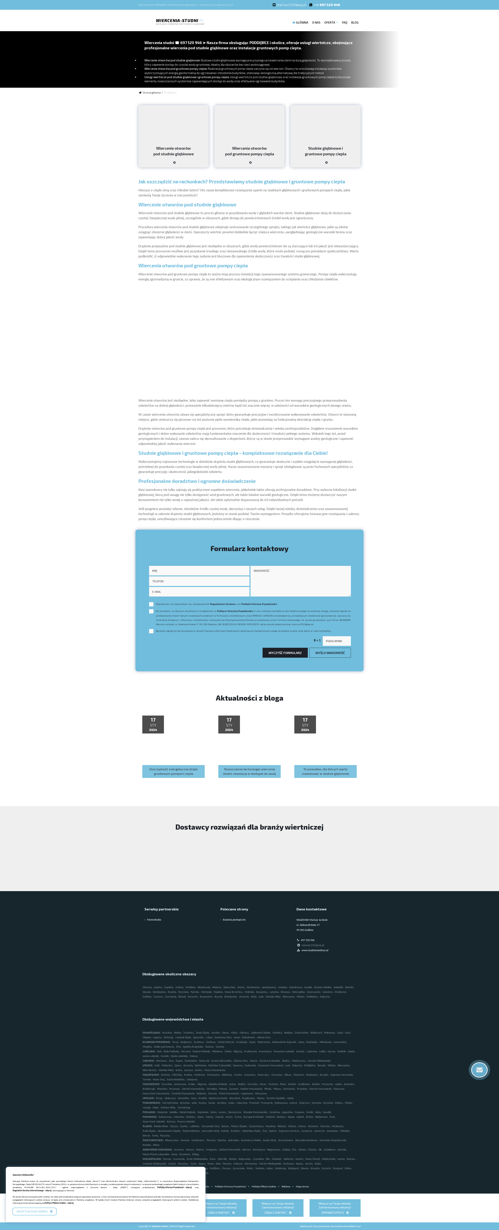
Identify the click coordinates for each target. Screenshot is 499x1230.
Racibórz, (236, 1131)
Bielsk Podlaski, (188, 1112)
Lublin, (322, 1051)
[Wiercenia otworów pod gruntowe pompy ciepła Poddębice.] (249, 164)
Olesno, (261, 1098)
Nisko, (156, 1107)
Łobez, (270, 1168)
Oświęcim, (299, 1075)
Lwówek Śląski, (183, 1037)
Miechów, (177, 1075)
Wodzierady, (204, 987)
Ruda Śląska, (149, 1131)
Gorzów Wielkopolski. (319, 1060)
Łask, (261, 996)
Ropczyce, (304, 1103)
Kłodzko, (288, 1032)
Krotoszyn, (289, 1163)
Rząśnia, (172, 992)
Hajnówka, (203, 1112)
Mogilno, (147, 1046)
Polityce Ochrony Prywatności (235, 611)
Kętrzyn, (246, 1149)
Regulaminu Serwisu (222, 604)
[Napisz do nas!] (479, 1069)
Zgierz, (178, 1065)
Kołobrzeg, (281, 1168)
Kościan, (351, 1159)
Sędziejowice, (269, 987)
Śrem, (213, 1159)
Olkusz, (288, 1075)
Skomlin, (349, 987)
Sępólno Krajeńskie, (193, 1046)
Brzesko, (324, 1075)
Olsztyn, (190, 1149)
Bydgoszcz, (186, 1042)
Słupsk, (291, 1117)
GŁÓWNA (302, 22)
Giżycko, (312, 1149)
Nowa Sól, (204, 1060)
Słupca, (202, 1163)
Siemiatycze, (235, 1112)
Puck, (332, 1117)
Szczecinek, (239, 1168)
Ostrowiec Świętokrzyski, (333, 1140)
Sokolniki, (339, 987)
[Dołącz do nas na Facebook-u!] (347, 5)
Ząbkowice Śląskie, (261, 1032)
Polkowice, (330, 1032)
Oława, (226, 1032)
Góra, (348, 1032)
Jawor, (237, 1037)
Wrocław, (167, 1032)
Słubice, (286, 1060)
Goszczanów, (314, 992)
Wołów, (178, 1032)
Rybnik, (225, 1131)
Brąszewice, (206, 996)
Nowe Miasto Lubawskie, (156, 1154)
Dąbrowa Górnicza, (289, 1131)
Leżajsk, (147, 1107)
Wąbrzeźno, (264, 1042)
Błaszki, (182, 996)
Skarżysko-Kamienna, (306, 1140)
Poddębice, (312, 996)
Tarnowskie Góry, (211, 1126)
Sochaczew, (180, 1084)
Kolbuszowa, (281, 1103)
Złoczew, (147, 987)
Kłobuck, (282, 1126)
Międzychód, (329, 1159)
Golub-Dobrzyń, (226, 1042)
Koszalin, (315, 1168)
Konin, (211, 1163)
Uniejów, (283, 987)
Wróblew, (191, 987)
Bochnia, (166, 1075)
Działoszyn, (341, 992)
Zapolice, (169, 987)
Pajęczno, (297, 1065)
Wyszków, (162, 1089)
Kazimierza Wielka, (251, 1140)
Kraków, (188, 1075)
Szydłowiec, (304, 1084)
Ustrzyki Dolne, (170, 1103)
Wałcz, (250, 1168)
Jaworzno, (319, 1131)
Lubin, (340, 1032)
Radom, (316, 1084)
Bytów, (310, 1117)
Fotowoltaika (154, 919)
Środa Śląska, (203, 1032)
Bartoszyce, (259, 1149)
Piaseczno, (339, 1089)
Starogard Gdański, (253, 1117)
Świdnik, (341, 1051)
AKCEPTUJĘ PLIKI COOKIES (33, 1211)
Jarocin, (309, 1163)
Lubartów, (312, 1051)
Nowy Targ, (159, 1079)
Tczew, (238, 1117)
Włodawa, (217, 1051)
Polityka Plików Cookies (264, 1186)
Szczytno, (179, 1149)
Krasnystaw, (265, 1051)
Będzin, (273, 1131)
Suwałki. (327, 1112)
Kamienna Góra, (223, 1037)
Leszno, (341, 1159)
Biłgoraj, (238, 1051)
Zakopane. (192, 1079)
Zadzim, (179, 987)
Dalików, (147, 996)
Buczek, (218, 996)
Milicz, (234, 1032)
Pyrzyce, (226, 1168)
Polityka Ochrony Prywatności (230, 1186)
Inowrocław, (340, 1042)
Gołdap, (286, 1149)
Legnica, (157, 1037)
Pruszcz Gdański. (186, 1121)
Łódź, (157, 1065)
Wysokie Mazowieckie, (255, 1112)
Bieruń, (147, 1135)
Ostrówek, (206, 992)
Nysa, (194, 1098)
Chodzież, (277, 1159)
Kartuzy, (171, 1121)
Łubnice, (158, 987)
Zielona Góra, (241, 1060)
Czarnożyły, (171, 996)
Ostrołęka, (212, 1089)
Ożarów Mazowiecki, (320, 1089)
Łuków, (351, 1051)
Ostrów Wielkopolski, (270, 1163)
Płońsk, (268, 1089)
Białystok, (162, 1112)
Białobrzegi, (149, 1089)
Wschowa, (161, 1060)
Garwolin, (253, 1084)
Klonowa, (286, 992)
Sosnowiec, (333, 1131)
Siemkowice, (159, 992)
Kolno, (214, 1112)
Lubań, (209, 1037)
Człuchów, (179, 1117)
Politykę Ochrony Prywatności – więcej (174, 1188)
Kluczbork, (235, 1098)
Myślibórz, (215, 1168)
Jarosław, (222, 1103)
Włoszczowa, (172, 1140)
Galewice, (327, 992)
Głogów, (147, 1037)
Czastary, (158, 996)
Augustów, (287, 1112)
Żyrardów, (167, 1084)
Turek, (193, 1163)
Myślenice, (200, 1075)
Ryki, (159, 1051)
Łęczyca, (189, 1070)
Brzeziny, (188, 1065)
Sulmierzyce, (296, 987)
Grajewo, (300, 1112)
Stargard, (338, 1168)
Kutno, (179, 1070)
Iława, (174, 1154)
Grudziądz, (242, 1042)
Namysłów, (184, 1098)
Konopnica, (262, 992)
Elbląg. (196, 1154)
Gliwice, (292, 1126)
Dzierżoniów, (302, 1032)
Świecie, (209, 1046)
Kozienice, (349, 1084)
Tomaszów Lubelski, (284, 1051)
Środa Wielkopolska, (197, 1159)
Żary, (171, 1060)
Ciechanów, (289, 1089)
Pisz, (294, 1149)
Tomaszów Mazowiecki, (271, 1065)
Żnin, (178, 1046)
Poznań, (167, 1159)
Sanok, (212, 1103)
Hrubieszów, (250, 1051)
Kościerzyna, (165, 1117)
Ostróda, (342, 1149)
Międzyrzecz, (299, 1060)
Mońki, (310, 1112)
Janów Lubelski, (151, 1056)
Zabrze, (302, 1126)
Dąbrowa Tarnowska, (342, 1075)
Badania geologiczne (234, 919)
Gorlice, (238, 1075)
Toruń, (175, 1042)
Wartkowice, (254, 987)
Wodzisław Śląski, (251, 1131)
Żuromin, (234, 1089)
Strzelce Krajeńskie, (270, 1060)
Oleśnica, (245, 1032)
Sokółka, (173, 1112)
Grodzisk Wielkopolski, (155, 1163)
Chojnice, (191, 1117)
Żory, (265, 1131)
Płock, (283, 1084)
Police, (348, 1168)
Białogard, (293, 1168)
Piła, (268, 1159)
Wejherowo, (321, 1117)
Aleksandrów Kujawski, (284, 1042)
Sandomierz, (198, 1140)
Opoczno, (238, 1065)
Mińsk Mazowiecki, (229, 1093)
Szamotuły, (179, 1159)
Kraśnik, (165, 1056)
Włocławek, (325, 1042)
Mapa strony (302, 1186)
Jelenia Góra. (264, 1037)
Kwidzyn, (281, 1117)
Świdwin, (260, 1168)
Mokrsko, (250, 992)
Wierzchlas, (229, 987)
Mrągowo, (212, 1149)
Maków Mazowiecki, (251, 1089)
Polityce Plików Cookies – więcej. (59, 1203)
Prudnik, (202, 1098)
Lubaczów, (242, 1103)
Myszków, (270, 1126)
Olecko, (302, 1149)
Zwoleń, (292, 1084)
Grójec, (192, 1084)
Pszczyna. (165, 1135)
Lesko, (231, 1103)
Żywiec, (184, 1126)
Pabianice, (167, 1065)
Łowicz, (199, 1070)
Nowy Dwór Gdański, (154, 1121)
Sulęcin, (254, 1060)
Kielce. (156, 1145)
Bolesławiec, (231, 996)
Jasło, (194, 1103)
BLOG (355, 22)
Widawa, (217, 987)
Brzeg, (159, 1098)
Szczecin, (327, 1168)
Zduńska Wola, (273, 996)
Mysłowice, (338, 1126)
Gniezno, (238, 1163)
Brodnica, (199, 1042)
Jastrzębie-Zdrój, (211, 1131)
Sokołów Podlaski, (218, 1084)
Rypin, (252, 1042)
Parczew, (186, 1051)
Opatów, (222, 1140)
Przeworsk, (267, 1103)
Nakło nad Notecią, (164, 1046)
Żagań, (179, 1060)
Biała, (254, 996)
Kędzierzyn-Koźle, (218, 1098)
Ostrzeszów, (251, 1163)
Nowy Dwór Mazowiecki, (156, 1093)
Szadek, (308, 987)
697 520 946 (326, 5)
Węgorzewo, (274, 1149)
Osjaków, (218, 992)
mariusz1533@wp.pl (291, 5)
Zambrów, (274, 1112)
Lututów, (274, 992)
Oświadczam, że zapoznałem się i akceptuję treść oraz (216, 604)
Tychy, (155, 1135)
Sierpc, (263, 1084)
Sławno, (305, 1168)
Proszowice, (213, 1075)
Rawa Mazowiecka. (215, 1070)
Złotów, (233, 1159)
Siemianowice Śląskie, (169, 1131)
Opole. (290, 1098)
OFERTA (329, 22)
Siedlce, (242, 1084)
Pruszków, (302, 1089)
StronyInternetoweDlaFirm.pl (330, 1226)
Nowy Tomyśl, (312, 1159)
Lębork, (300, 1117)
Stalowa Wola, (168, 1107)
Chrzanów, (277, 1075)
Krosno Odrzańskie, (221, 1060)
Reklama (286, 1186)
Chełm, (228, 1051)
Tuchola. (220, 1046)
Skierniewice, (150, 1070)
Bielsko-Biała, (161, 1126)
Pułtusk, (223, 1089)
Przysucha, (328, 1084)
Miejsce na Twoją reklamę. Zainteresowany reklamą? (221, 1208)
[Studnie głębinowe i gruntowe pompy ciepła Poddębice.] (325, 164)
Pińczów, (211, 1140)
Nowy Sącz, (263, 1075)
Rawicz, (300, 1159)
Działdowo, (330, 1149)
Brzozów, (185, 1103)
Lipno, (301, 1042)
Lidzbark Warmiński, (230, 1149)
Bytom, (226, 1126)
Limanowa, (250, 1075)
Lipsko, (338, 1084)
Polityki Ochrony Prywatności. (259, 604)
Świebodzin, (191, 1060)
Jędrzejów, (234, 1140)
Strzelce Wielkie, (323, 987)
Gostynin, (273, 1084)
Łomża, (223, 1112)
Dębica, (339, 1103)
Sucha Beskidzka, (176, 1079)
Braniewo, (185, 1154)
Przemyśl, (254, 1103)
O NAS (316, 22)
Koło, (218, 1163)
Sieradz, (147, 992)
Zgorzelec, (198, 1037)
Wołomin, (201, 1093)
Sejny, (318, 1112)
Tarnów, (147, 1079)
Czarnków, (258, 1159)
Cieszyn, (174, 1126)
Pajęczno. (325, 996)
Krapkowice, (249, 1098)
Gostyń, (172, 1163)
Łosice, (232, 1084)
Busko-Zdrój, (270, 1140)
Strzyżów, (328, 1103)
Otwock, (212, 1093)
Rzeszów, (317, 1103)
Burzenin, (193, 996)
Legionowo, (247, 1093)
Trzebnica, (189, 1032)
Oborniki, (222, 1159)
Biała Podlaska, (172, 1051)
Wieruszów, (289, 996)
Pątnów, (195, 992)
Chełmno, (211, 1042)
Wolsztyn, (289, 1159)
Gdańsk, (219, 1117)
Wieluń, (301, 996)
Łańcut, (294, 1103)
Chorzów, (325, 1126)
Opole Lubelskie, (179, 1056)
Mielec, (349, 1103)
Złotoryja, (169, 1037)
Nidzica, (200, 1149)
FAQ (344, 22)
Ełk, (320, 1149)
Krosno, (203, 1103)
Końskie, (147, 1145)
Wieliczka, (227, 1075)
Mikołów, (345, 1131)
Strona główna (151, 92)
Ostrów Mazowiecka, (193, 1089)
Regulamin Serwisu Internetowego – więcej (32, 1191)
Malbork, (270, 1117)
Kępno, (300, 1163)
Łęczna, (332, 1051)
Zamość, (300, 1051)
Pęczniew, (183, 992)
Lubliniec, (195, 1126)
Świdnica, (278, 1032)
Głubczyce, (170, 1098)
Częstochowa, (256, 1126)
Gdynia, (210, 1117)
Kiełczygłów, (298, 992)
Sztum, (229, 1117)
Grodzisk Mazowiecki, (183, 1093)
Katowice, (313, 1126)
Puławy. (194, 1056)
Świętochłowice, (191, 1131)
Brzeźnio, (244, 996)
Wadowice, (312, 1075)
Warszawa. (261, 1093)
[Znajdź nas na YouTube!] (355, 5)
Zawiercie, (307, 1131)
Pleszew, (227, 1163)
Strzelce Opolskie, (276, 1098)
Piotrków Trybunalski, (220, 1065)
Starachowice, (286, 1140)
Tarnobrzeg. (184, 1107)
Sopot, (200, 1117)
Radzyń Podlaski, (202, 1051)
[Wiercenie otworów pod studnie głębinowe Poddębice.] (173, 164)
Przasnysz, (174, 1089)
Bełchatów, (201, 1065)
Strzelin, (215, 1032)
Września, (183, 1163)
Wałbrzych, (316, 1032)
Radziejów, (312, 1042)
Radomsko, (251, 1065)
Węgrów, (202, 1084)
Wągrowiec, (245, 1159)
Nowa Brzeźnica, (234, 992)
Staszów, (185, 1140)
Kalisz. (318, 1163)
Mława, (277, 1089)
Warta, (241, 987)
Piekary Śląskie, (239, 1126)
